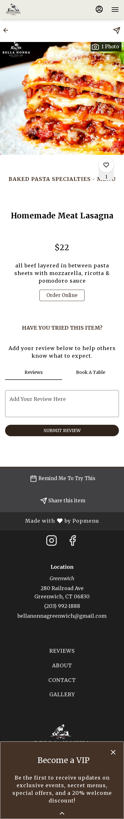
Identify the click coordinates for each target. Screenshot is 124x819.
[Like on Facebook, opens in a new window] (72, 542)
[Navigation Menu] (115, 9)
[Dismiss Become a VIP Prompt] (113, 752)
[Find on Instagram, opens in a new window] (51, 542)
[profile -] (99, 9)
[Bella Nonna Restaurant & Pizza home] (33, 9)
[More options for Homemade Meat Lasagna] (106, 165)
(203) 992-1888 (62, 606)
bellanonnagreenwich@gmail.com (62, 616)
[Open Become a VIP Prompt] (62, 813)
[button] (7, 30)
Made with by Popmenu (52, 521)
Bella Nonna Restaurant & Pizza (62, 738)
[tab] (33, 372)
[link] (62, 295)
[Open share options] (116, 30)
